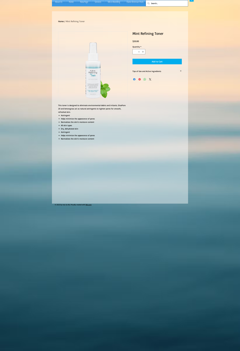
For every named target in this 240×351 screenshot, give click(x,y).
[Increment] (143, 51)
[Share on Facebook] (134, 79)
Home (61, 21)
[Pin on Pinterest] (139, 79)
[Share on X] (150, 79)
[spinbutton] (138, 51)
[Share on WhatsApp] (145, 79)
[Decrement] (134, 51)
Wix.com (89, 205)
